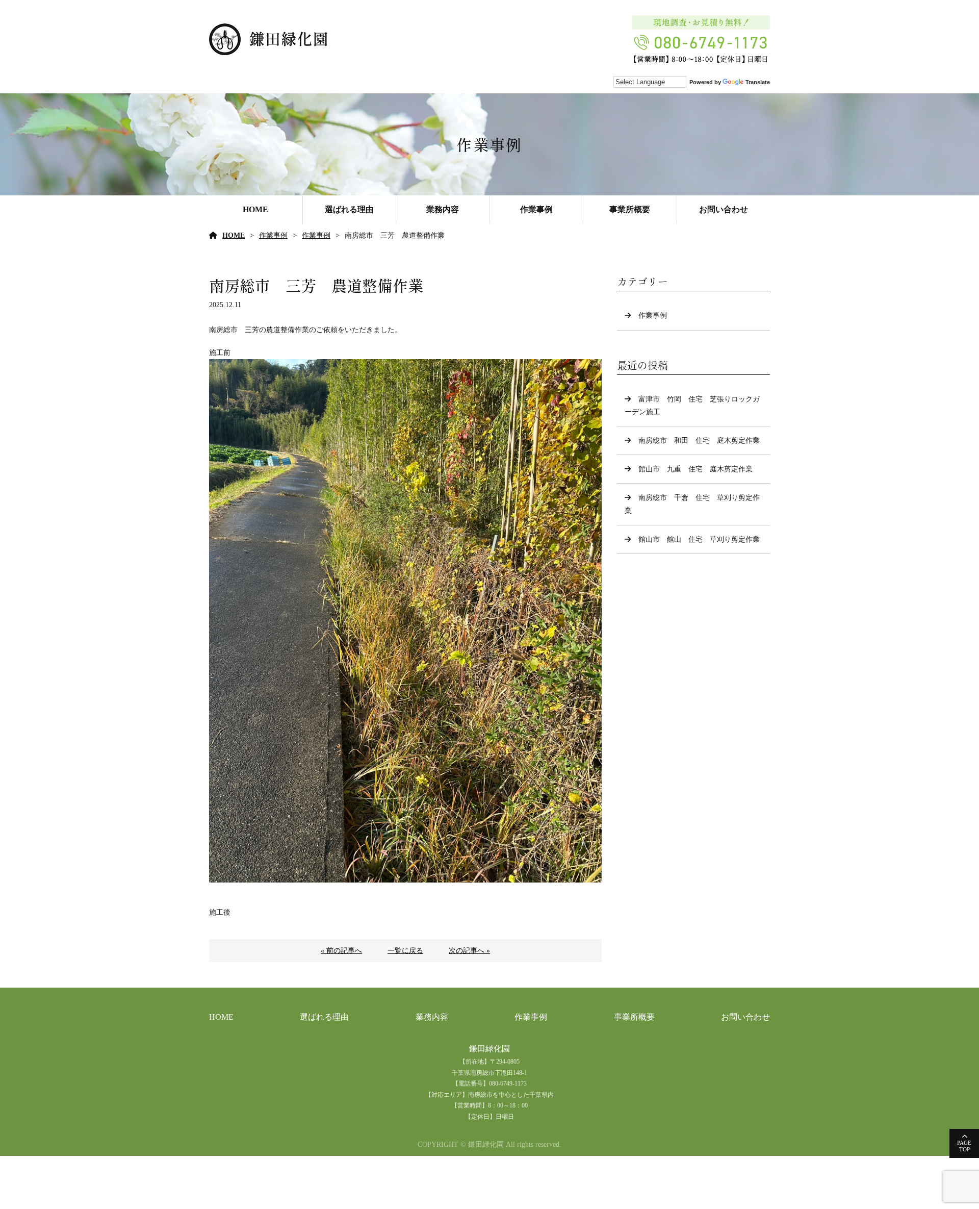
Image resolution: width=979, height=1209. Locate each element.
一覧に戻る (405, 950)
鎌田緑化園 (489, 1048)
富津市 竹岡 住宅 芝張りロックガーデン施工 (692, 405)
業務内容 (442, 209)
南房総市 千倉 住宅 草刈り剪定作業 (692, 504)
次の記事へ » (469, 950)
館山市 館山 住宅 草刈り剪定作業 (699, 539)
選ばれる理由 (349, 209)
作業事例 (536, 209)
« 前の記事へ (341, 950)
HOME (255, 209)
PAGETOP (964, 1146)
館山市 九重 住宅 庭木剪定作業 (695, 469)
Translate (757, 82)
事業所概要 (629, 209)
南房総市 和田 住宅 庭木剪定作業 (699, 440)
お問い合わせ (723, 209)
